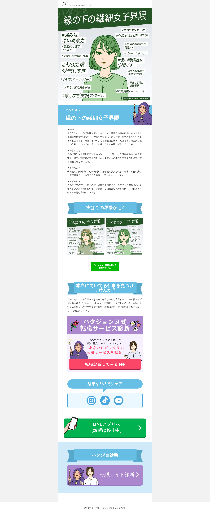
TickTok (105, 400)
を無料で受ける (105, 266)
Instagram (91, 400)
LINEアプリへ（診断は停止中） (106, 427)
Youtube (118, 400)
